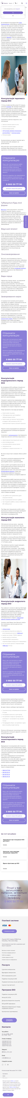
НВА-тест (5, 645)
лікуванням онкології (20, 268)
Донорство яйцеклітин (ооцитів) (11, 1000)
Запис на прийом (14, 193)
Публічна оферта (6, 955)
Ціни (4, 1076)
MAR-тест (19, 633)
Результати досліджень (9, 1020)
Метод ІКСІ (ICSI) (6, 997)
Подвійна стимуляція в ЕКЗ (9, 979)
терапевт (8, 106)
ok (8, 1094)
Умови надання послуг (7, 957)
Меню (26, 3)
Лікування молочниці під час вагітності (12, 982)
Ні (13, 15)
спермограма (6, 629)
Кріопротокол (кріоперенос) (10, 1011)
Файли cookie (12, 1087)
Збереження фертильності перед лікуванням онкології (11, 1007)
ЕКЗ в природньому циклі (9, 975)
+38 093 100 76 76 (6, 1044)
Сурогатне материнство (8, 969)
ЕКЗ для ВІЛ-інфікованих (8, 1003)
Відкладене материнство (9, 972)
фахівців (9, 37)
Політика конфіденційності (9, 952)
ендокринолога (13, 435)
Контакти (5, 1073)
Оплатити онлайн (9, 931)
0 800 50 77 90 (14, 184)
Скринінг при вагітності (8, 985)
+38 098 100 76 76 (6, 1041)
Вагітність (3, 209)
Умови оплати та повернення (9, 959)
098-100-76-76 (6, 776)
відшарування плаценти (7, 471)
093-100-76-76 (6, 772)
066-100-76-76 (6, 774)
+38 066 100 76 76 (6, 1042)
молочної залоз (16, 133)
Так (13, 12)
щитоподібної (6, 133)
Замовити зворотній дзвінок (14, 188)
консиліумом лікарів (6, 318)
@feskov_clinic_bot (7, 1052)
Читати (5, 845)
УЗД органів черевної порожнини (11, 130)
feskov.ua (13, 1080)
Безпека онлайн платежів (8, 950)
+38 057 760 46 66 (6, 1045)
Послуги (5, 1078)
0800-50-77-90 (6, 770)
